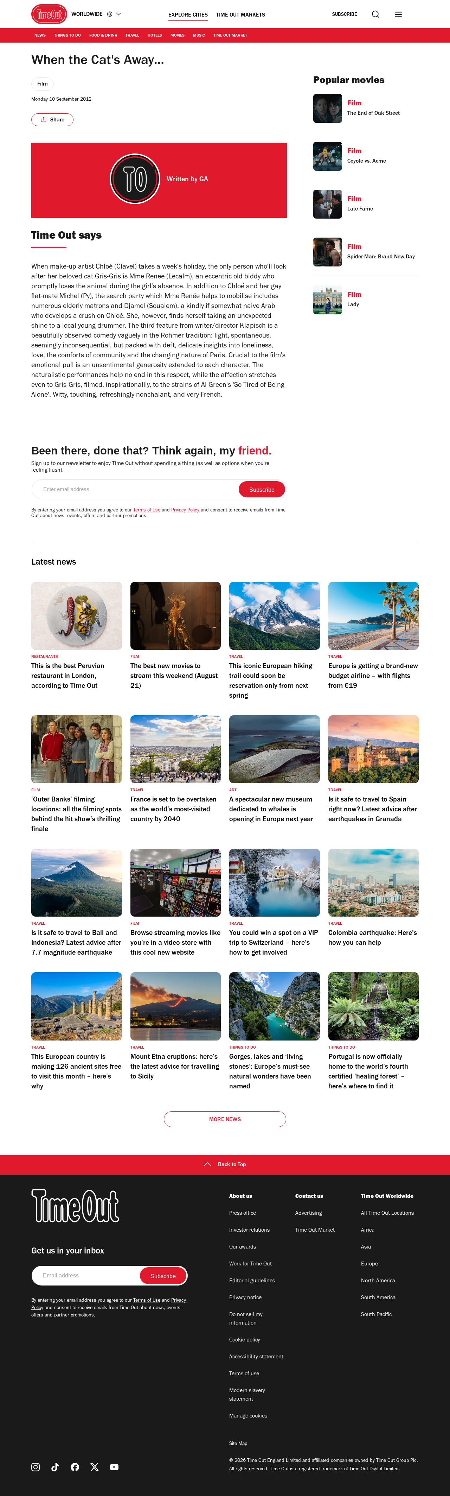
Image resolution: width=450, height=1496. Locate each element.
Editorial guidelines (252, 1281)
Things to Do (67, 36)
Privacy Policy (185, 510)
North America (378, 1281)
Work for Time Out (250, 1264)
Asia (366, 1247)
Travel (132, 36)
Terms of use (244, 1374)
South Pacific (376, 1315)
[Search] (375, 14)
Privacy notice (245, 1298)
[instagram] (35, 1467)
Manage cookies (248, 1416)
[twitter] (94, 1467)
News (40, 36)
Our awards (242, 1247)
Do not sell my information (246, 1319)
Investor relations (249, 1230)
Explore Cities (188, 15)
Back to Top (232, 1165)
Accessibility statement (256, 1357)
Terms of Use (146, 510)
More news (225, 1120)
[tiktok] (55, 1467)
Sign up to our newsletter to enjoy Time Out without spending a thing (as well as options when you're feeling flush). (150, 467)
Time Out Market (230, 36)
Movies (178, 36)
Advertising (308, 1214)
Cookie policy (244, 1340)
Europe (369, 1264)
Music (199, 36)
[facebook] (75, 1467)
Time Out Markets (240, 15)
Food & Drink (103, 36)
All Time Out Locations (387, 1214)
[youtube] (114, 1467)
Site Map (238, 1444)
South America (378, 1298)
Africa (367, 1230)
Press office (242, 1214)
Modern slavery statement (247, 1395)
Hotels (155, 36)
